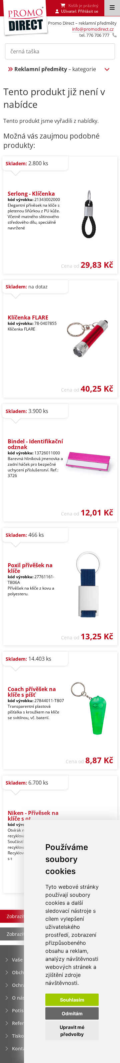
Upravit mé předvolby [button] (72, 1030)
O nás (18, 998)
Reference (23, 1023)
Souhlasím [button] (72, 1000)
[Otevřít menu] (112, 8)
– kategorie (55, 69)
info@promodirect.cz (93, 29)
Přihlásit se (88, 11)
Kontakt (21, 1048)
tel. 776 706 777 (94, 35)
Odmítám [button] (72, 1013)
